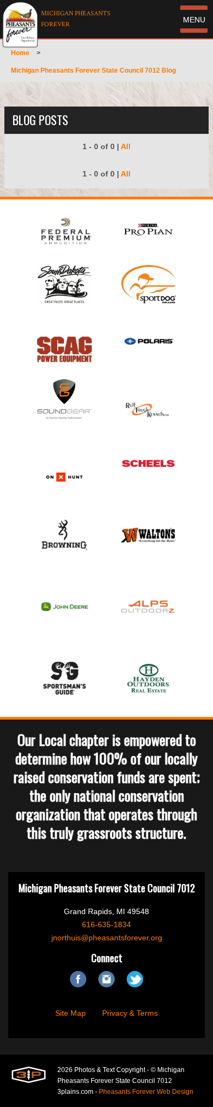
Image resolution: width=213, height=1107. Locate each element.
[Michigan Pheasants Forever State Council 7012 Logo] (20, 24)
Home (20, 53)
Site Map (70, 1013)
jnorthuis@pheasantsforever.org (106, 937)
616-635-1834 (106, 924)
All (126, 146)
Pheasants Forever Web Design (146, 1092)
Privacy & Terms (130, 1013)
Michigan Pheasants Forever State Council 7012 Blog (93, 70)
